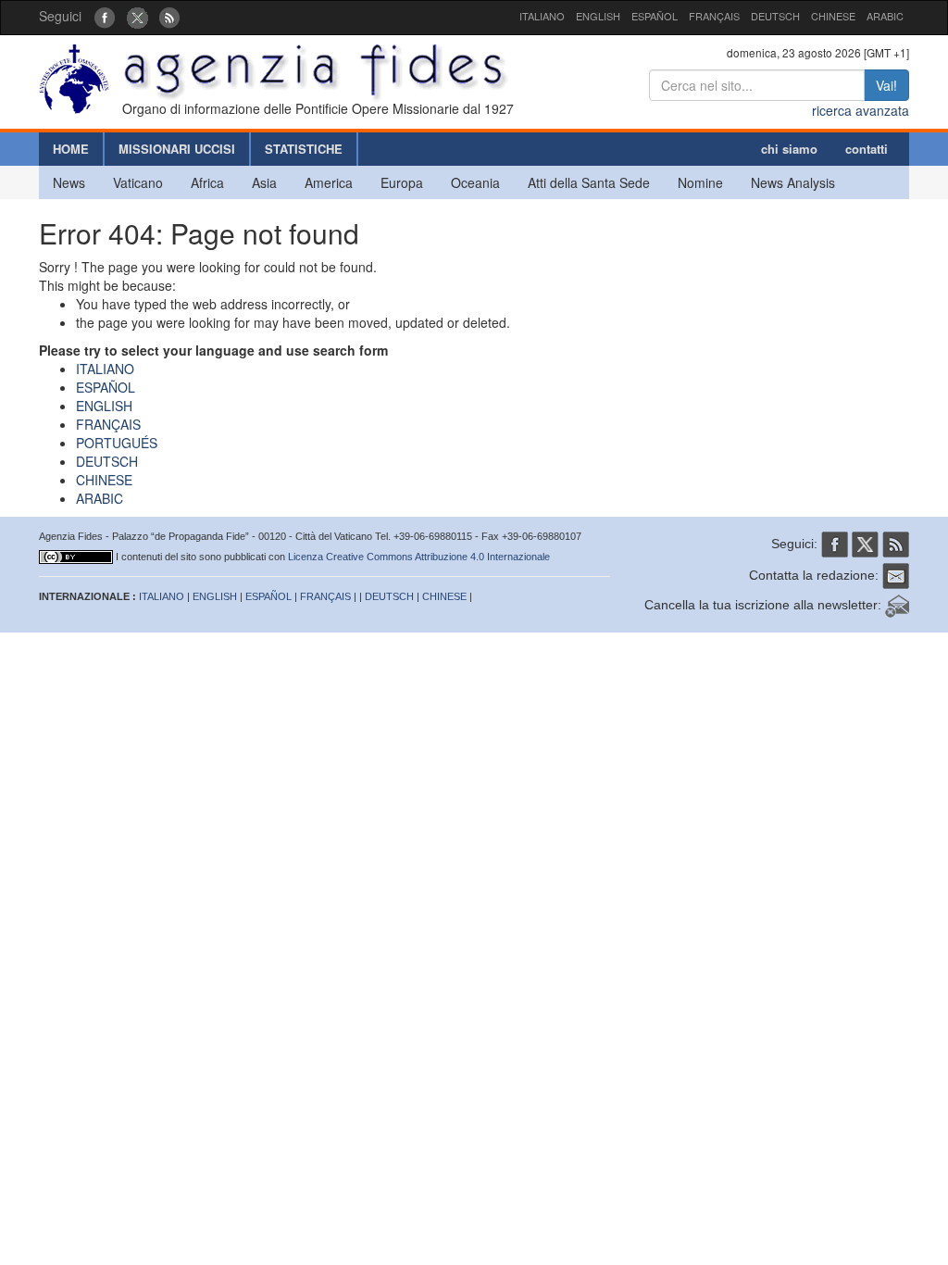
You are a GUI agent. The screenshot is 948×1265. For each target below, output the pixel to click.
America (329, 182)
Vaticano (138, 182)
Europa (401, 182)
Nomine (700, 182)
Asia (264, 182)
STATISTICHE (304, 148)
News (69, 182)
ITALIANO (542, 15)
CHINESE (833, 15)
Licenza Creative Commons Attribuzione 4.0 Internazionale (419, 556)
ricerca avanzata (860, 110)
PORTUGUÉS (116, 442)
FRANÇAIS (714, 15)
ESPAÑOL (654, 15)
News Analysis (793, 182)
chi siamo (789, 148)
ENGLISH (598, 15)
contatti (866, 148)
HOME (71, 148)
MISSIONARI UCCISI (176, 148)
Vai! (886, 85)
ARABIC (885, 15)
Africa (207, 182)
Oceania (475, 182)
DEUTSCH (775, 15)
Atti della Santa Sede (589, 182)
